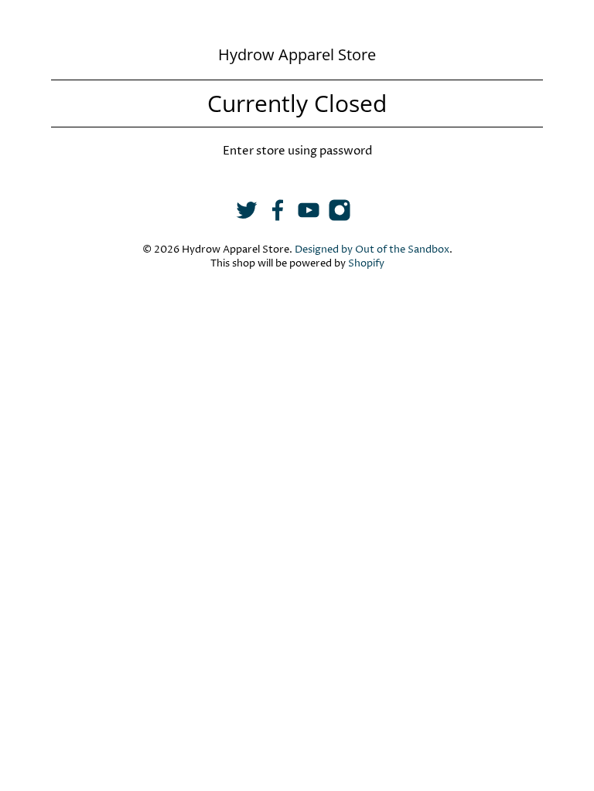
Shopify (366, 263)
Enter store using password (297, 151)
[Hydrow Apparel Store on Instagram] (339, 218)
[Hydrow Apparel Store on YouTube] (308, 218)
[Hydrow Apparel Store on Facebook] (277, 218)
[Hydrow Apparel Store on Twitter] (246, 218)
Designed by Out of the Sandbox (372, 249)
